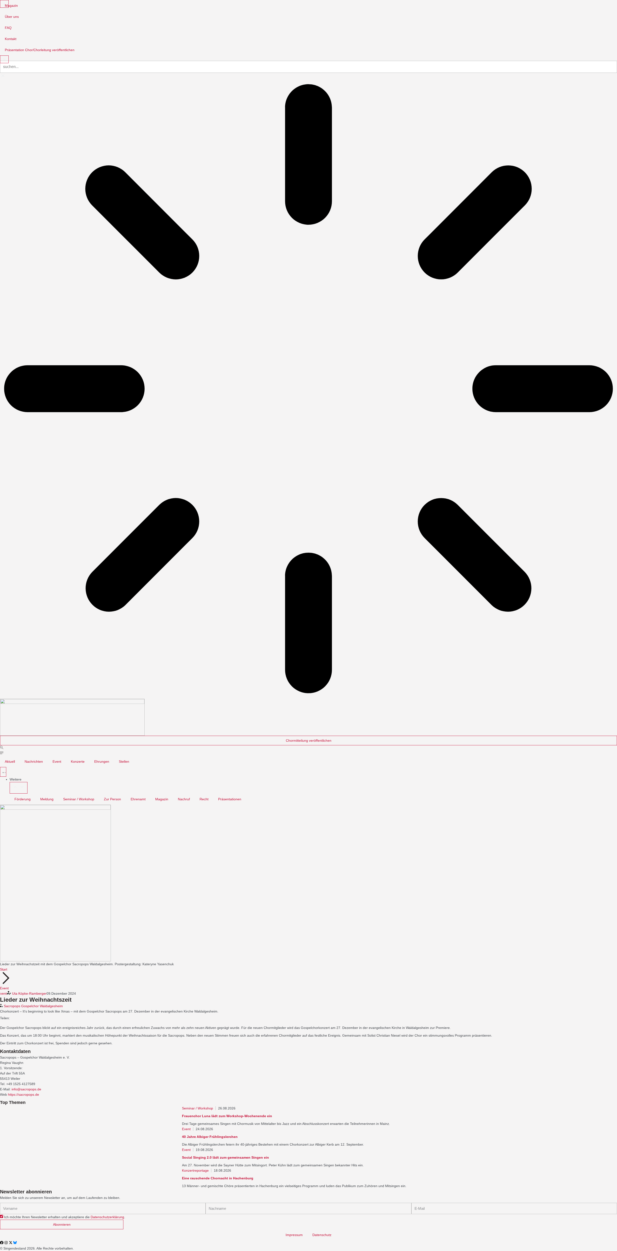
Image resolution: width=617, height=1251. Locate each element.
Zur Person (112, 799)
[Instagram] (6, 1242)
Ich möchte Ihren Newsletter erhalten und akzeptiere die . (64, 1217)
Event (57, 761)
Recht (204, 799)
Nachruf (184, 799)
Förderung (22, 799)
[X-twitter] (10, 1242)
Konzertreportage (195, 1170)
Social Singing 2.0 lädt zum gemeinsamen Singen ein (225, 1157)
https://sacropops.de (23, 1094)
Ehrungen (101, 761)
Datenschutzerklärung (107, 1217)
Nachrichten (34, 761)
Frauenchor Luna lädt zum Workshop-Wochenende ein (227, 1116)
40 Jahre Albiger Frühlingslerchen (210, 1137)
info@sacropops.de (26, 1089)
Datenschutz (321, 1235)
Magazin (161, 799)
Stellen (124, 761)
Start (3, 969)
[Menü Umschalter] (3, 772)
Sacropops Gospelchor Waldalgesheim (33, 1006)
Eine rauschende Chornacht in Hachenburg (217, 1178)
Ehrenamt (138, 799)
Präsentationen (229, 799)
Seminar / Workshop (78, 799)
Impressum (294, 1235)
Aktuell (10, 761)
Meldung (47, 799)
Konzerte (78, 761)
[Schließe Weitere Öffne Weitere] (18, 788)
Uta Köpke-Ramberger (29, 993)
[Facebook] (1, 1242)
